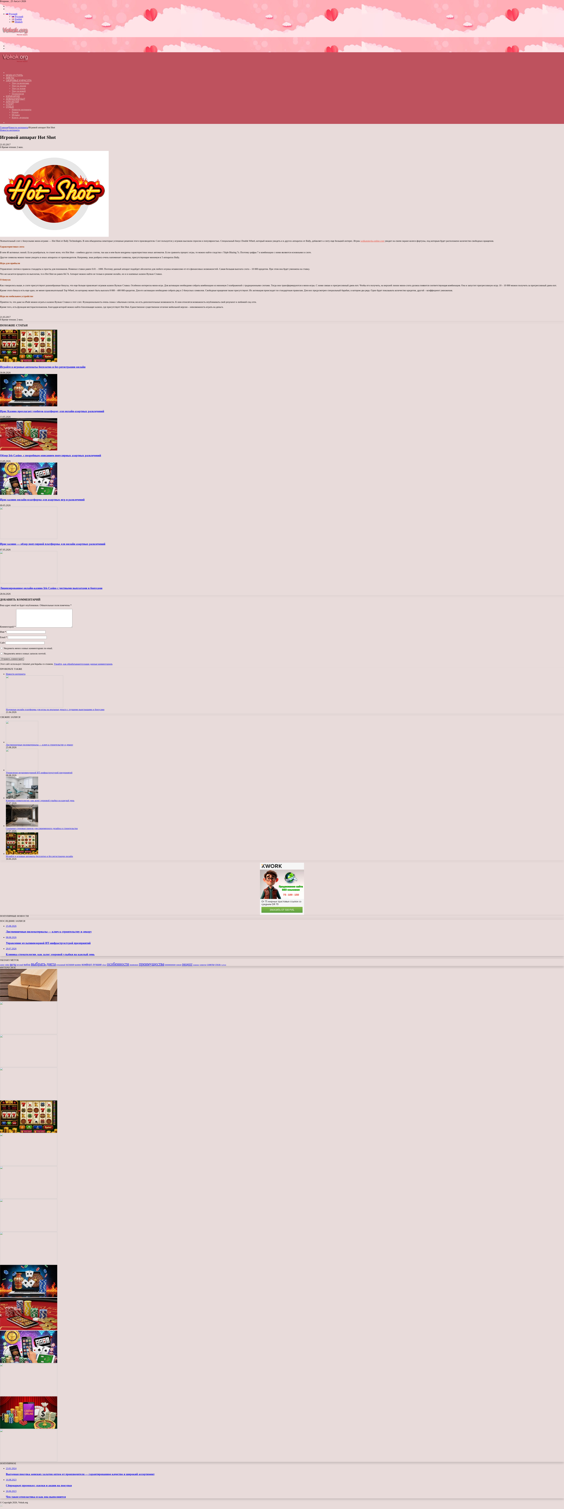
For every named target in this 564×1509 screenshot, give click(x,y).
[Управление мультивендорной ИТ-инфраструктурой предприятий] (22, 770)
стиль (218, 964)
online (7, 965)
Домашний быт (15, 99)
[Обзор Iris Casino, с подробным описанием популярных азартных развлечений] (28, 449)
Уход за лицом (19, 86)
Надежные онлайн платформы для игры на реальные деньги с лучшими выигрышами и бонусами (55, 709)
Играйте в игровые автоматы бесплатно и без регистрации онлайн (42, 366)
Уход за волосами (20, 83)
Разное (15, 112)
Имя (3, 632)
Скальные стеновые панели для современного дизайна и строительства (42, 828)
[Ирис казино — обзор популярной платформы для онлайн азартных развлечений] (28, 538)
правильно (134, 965)
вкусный (20, 965)
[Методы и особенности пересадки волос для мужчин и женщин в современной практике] (28, 1263)
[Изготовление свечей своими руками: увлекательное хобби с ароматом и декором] (28, 1165)
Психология (18, 93)
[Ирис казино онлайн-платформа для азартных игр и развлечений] (28, 494)
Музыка (16, 115)
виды (13, 964)
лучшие (97, 964)
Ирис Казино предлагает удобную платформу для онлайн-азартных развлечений (52, 411)
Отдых (10, 107)
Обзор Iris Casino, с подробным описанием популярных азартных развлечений (50, 455)
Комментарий (8, 626)
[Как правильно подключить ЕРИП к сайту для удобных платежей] (28, 1230)
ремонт (179, 965)
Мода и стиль (14, 75)
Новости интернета (21, 109)
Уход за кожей (19, 91)
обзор (104, 965)
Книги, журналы (20, 117)
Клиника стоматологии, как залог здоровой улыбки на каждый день (40, 800)
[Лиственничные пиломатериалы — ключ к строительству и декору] (22, 742)
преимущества (151, 964)
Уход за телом (18, 88)
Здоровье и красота (18, 80)
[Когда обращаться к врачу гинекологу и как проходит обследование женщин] (28, 1197)
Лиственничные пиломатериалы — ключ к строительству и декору (39, 744)
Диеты (10, 78)
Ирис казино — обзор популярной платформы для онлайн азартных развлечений (52, 543)
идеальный (60, 965)
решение (196, 965)
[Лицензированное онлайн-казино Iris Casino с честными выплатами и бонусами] (28, 582)
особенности (118, 964)
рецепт (187, 964)
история (70, 964)
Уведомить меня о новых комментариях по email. (28, 648)
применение (170, 964)
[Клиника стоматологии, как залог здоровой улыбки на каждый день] (22, 798)
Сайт (2, 642)
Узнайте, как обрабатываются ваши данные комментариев (83, 664)
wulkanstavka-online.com (372, 241)
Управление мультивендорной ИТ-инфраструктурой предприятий (39, 772)
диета (51, 964)
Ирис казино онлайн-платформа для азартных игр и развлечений (42, 499)
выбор (27, 964)
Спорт (10, 104)
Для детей (12, 101)
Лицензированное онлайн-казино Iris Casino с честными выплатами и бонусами (51, 588)
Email (3, 637)
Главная (4, 127)
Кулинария (13, 96)
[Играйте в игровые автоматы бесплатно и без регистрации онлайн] (28, 361)
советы (210, 964)
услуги (223, 965)
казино (78, 964)
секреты (203, 965)
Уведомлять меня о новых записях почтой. (25, 653)
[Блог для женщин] (16, 41)
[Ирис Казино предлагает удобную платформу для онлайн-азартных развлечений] (28, 405)
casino (2, 965)
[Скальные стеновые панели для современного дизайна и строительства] (22, 826)
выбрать (38, 963)
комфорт (87, 964)
